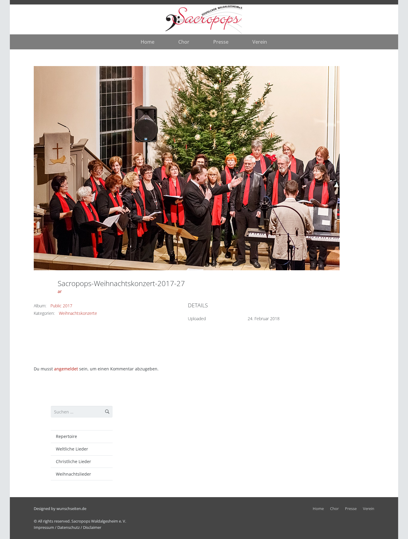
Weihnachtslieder (73, 474)
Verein (368, 508)
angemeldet (66, 369)
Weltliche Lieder (72, 449)
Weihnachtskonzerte (78, 313)
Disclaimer (92, 527)
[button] (194, 42)
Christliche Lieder (73, 461)
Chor (334, 508)
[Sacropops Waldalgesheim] (204, 19)
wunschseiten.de (71, 508)
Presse (351, 508)
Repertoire (66, 436)
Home (318, 508)
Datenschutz (68, 527)
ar (60, 291)
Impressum (44, 527)
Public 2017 (61, 306)
